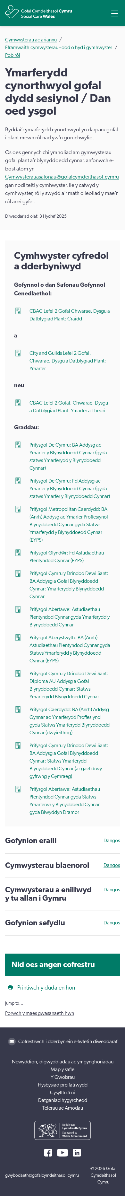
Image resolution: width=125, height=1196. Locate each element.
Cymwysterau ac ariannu (31, 39)
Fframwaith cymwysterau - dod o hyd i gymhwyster (58, 47)
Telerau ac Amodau (62, 1108)
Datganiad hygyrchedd (62, 1100)
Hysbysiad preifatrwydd (63, 1084)
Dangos (112, 840)
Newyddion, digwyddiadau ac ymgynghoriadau (62, 1061)
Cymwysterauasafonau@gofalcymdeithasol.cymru (62, 176)
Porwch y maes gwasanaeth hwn (39, 1013)
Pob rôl (12, 55)
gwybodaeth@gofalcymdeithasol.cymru (42, 1175)
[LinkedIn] (77, 1153)
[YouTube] (62, 1153)
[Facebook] (48, 1153)
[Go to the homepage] (38, 11)
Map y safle (62, 1069)
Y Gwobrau (63, 1077)
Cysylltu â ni (62, 1092)
